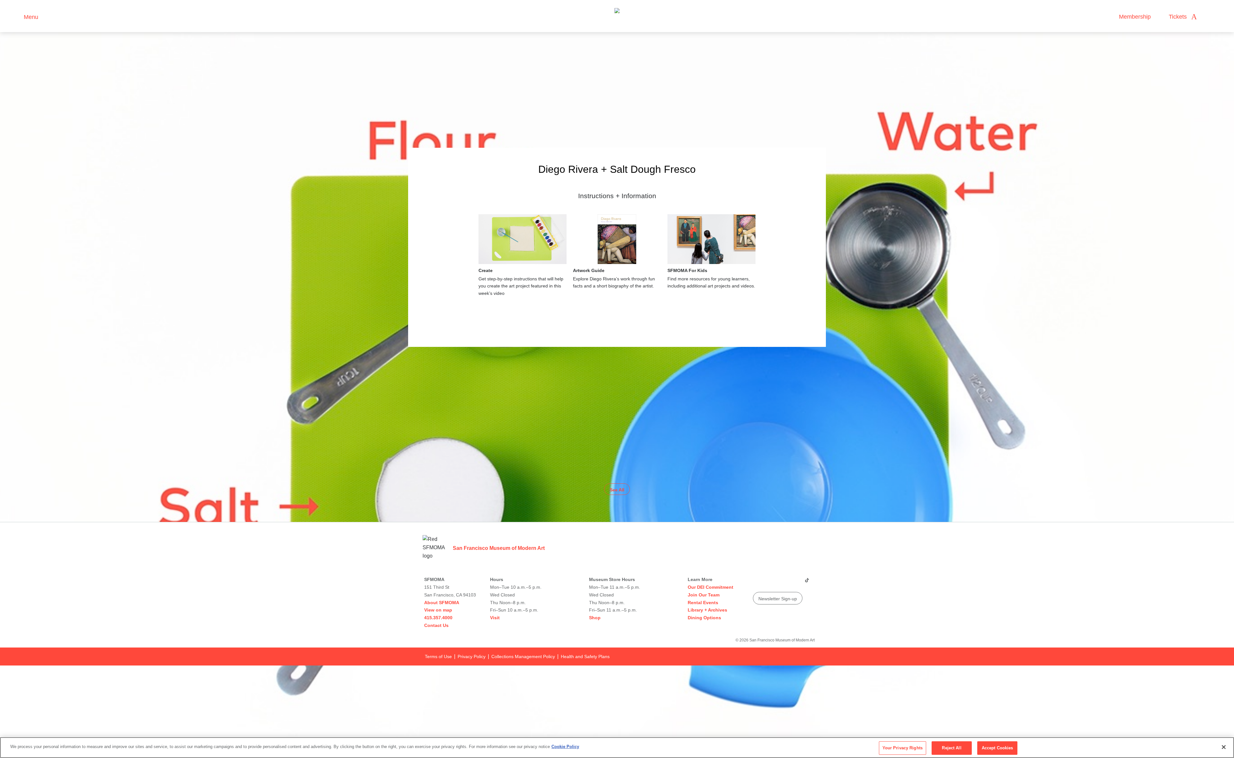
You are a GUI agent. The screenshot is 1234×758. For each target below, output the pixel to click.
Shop (595, 617)
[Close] (1224, 747)
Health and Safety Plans (585, 656)
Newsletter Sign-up (777, 598)
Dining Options (704, 617)
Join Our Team (704, 594)
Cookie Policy (565, 746)
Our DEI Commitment (710, 587)
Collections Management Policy (523, 656)
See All (617, 489)
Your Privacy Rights (902, 747)
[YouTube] (757, 583)
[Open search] (1208, 17)
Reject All (951, 747)
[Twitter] (782, 583)
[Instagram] (769, 583)
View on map (438, 610)
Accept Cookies (997, 747)
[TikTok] (806, 583)
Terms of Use (438, 656)
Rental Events (703, 602)
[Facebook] (794, 583)
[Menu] (16, 16)
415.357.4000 (438, 617)
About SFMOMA (441, 602)
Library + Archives (707, 610)
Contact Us (436, 625)
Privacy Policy (472, 656)
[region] (617, 747)
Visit (495, 617)
